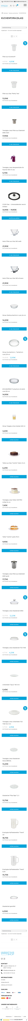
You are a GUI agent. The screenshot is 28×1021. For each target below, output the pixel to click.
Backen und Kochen (13, 13)
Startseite (5, 13)
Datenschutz (17, 1016)
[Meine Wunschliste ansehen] (13, 5)
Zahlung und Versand (6, 984)
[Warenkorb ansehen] (16, 5)
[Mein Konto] (11, 5)
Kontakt (3, 979)
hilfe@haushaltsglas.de (21, 1)
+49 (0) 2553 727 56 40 (8, 1)
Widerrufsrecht (5, 982)
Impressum (9, 1016)
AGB (24, 1016)
